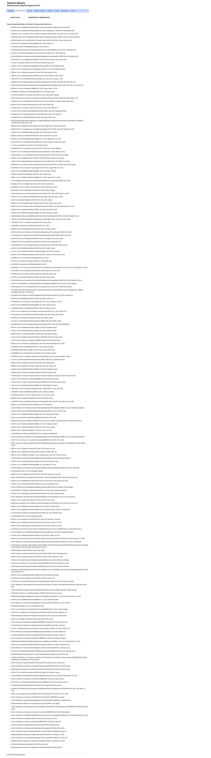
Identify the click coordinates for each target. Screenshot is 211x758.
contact (72, 11)
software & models (39, 11)
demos (57, 11)
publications (64, 11)
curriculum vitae (20, 11)
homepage (10, 11)
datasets (49, 11)
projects (29, 11)
